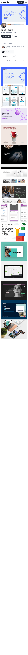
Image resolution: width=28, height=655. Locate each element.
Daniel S (8, 47)
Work (2, 61)
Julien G (13, 46)
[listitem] (11, 42)
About (25, 61)
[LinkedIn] (13, 56)
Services (17, 61)
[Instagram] (16, 56)
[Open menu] (26, 2)
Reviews (9, 61)
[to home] (5, 2)
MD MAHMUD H (18, 46)
